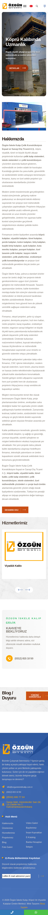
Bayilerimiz (31, 828)
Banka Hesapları (34, 842)
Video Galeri (32, 823)
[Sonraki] (40, 90)
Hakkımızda (7, 823)
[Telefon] (12, 912)
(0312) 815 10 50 (24, 658)
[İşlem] (12, 6)
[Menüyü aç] (44, 6)
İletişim (29, 847)
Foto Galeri (7, 847)
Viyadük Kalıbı (13, 565)
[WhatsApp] (36, 912)
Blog (4, 842)
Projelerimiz (7, 837)
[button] (24, 6)
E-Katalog (30, 837)
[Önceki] (30, 90)
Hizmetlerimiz (8, 833)
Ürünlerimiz (7, 828)
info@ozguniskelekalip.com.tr (20, 787)
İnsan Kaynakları (34, 832)
